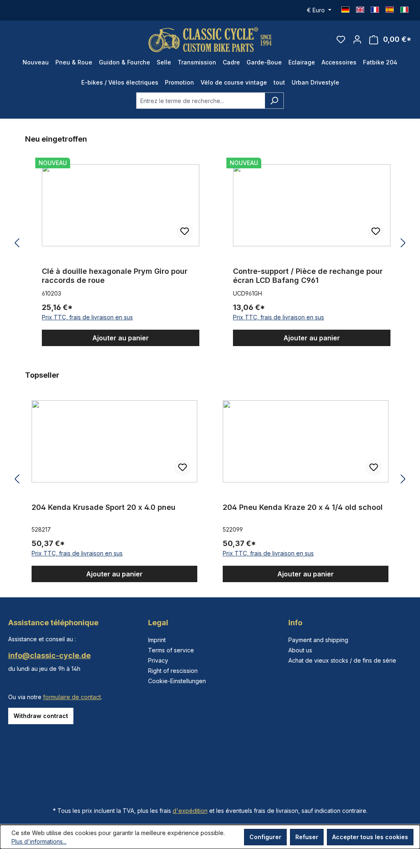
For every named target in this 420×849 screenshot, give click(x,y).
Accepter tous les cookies (370, 836)
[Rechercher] (274, 100)
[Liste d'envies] (341, 39)
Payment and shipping (318, 639)
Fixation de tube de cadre (300, 271)
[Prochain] (403, 243)
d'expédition (190, 810)
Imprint (157, 639)
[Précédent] (17, 243)
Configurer (265, 836)
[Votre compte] (357, 39)
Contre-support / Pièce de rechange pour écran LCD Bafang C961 (137, 276)
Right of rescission (173, 670)
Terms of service (171, 650)
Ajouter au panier (141, 338)
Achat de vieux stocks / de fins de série (342, 660)
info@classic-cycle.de (49, 655)
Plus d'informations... (38, 841)
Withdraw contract (41, 715)
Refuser (306, 836)
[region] (210, 243)
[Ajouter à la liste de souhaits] (205, 231)
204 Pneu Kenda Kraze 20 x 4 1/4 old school (260, 507)
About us (300, 650)
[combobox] (200, 100)
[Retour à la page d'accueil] (210, 39)
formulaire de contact (72, 696)
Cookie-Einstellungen (177, 680)
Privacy (158, 660)
